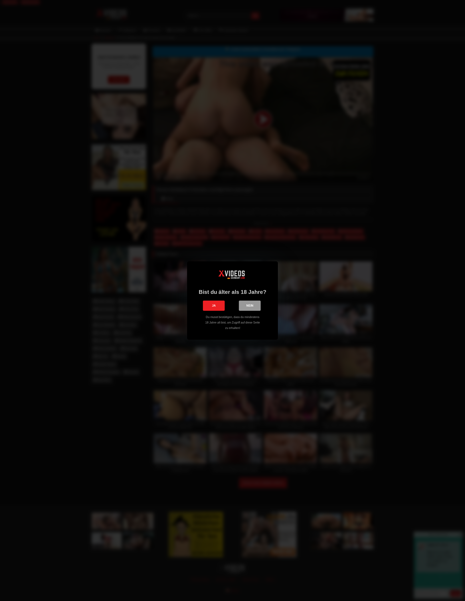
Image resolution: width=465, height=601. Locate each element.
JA (214, 305)
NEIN (249, 305)
